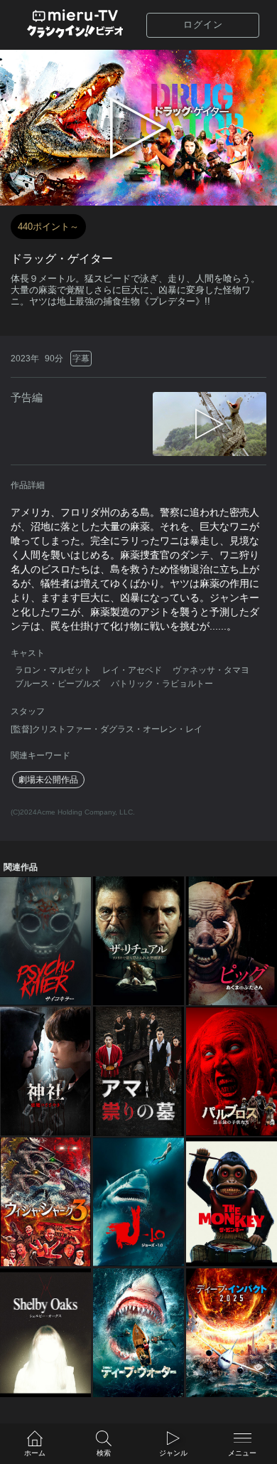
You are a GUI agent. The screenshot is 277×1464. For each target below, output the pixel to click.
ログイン (203, 24)
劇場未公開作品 (48, 780)
